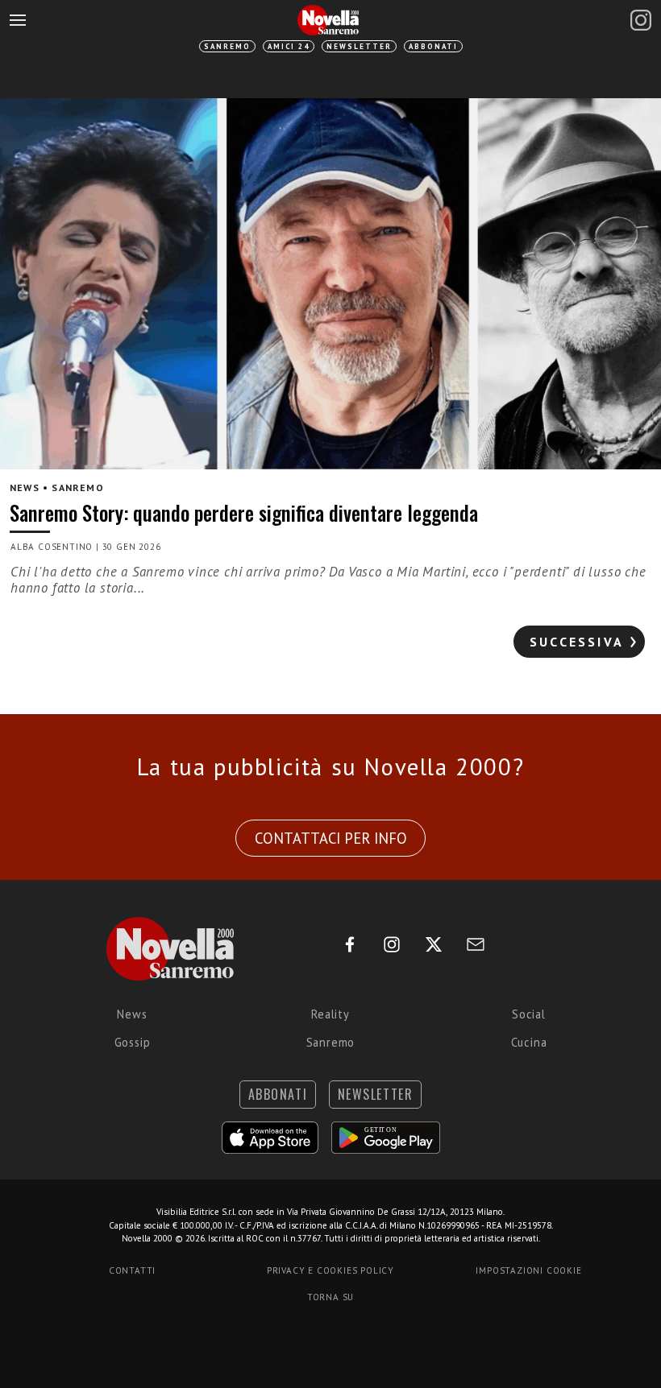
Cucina (529, 1042)
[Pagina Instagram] (641, 20)
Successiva (577, 642)
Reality (330, 1014)
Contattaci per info (331, 838)
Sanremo (227, 46)
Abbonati (433, 46)
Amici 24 (289, 46)
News (132, 1014)
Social (529, 1014)
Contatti (132, 1270)
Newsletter (359, 46)
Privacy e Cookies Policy (330, 1270)
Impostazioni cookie (528, 1270)
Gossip (132, 1042)
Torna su (330, 1297)
